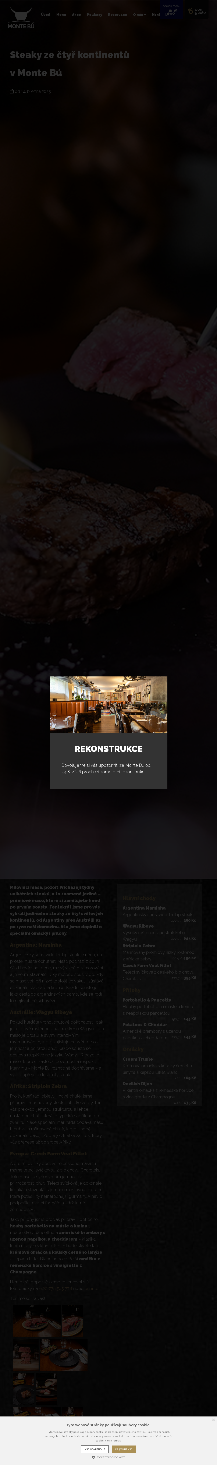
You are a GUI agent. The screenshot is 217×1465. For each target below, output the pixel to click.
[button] (108, 1457)
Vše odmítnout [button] (95, 1449)
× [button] (213, 1420)
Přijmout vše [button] (123, 1449)
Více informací (113, 1440)
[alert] (108, 1440)
